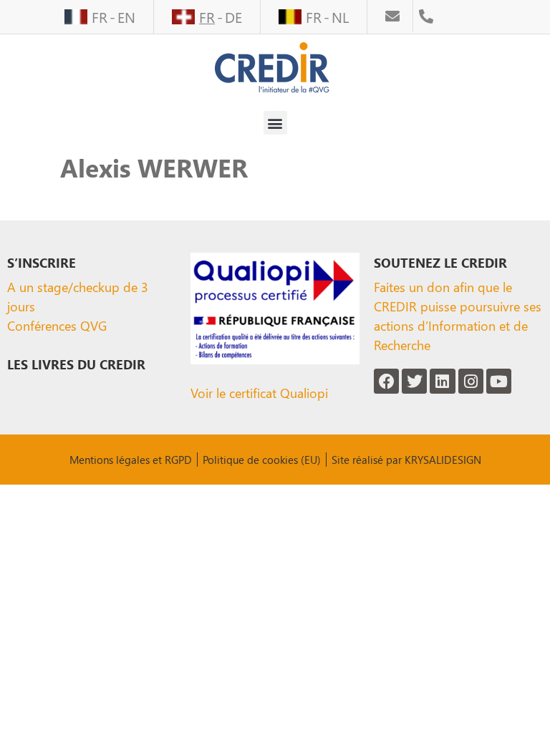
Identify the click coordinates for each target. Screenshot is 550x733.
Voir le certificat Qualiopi (259, 393)
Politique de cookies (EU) (262, 459)
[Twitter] (414, 381)
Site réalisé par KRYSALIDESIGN (406, 459)
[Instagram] (470, 381)
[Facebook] (386, 381)
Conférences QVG (57, 325)
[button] (275, 123)
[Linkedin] (442, 381)
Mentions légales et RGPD (130, 459)
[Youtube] (498, 381)
